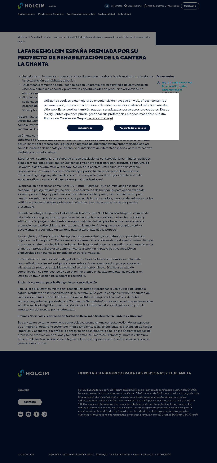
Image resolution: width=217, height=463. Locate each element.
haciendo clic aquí (100, 118)
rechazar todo (85, 128)
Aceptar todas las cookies (133, 128)
